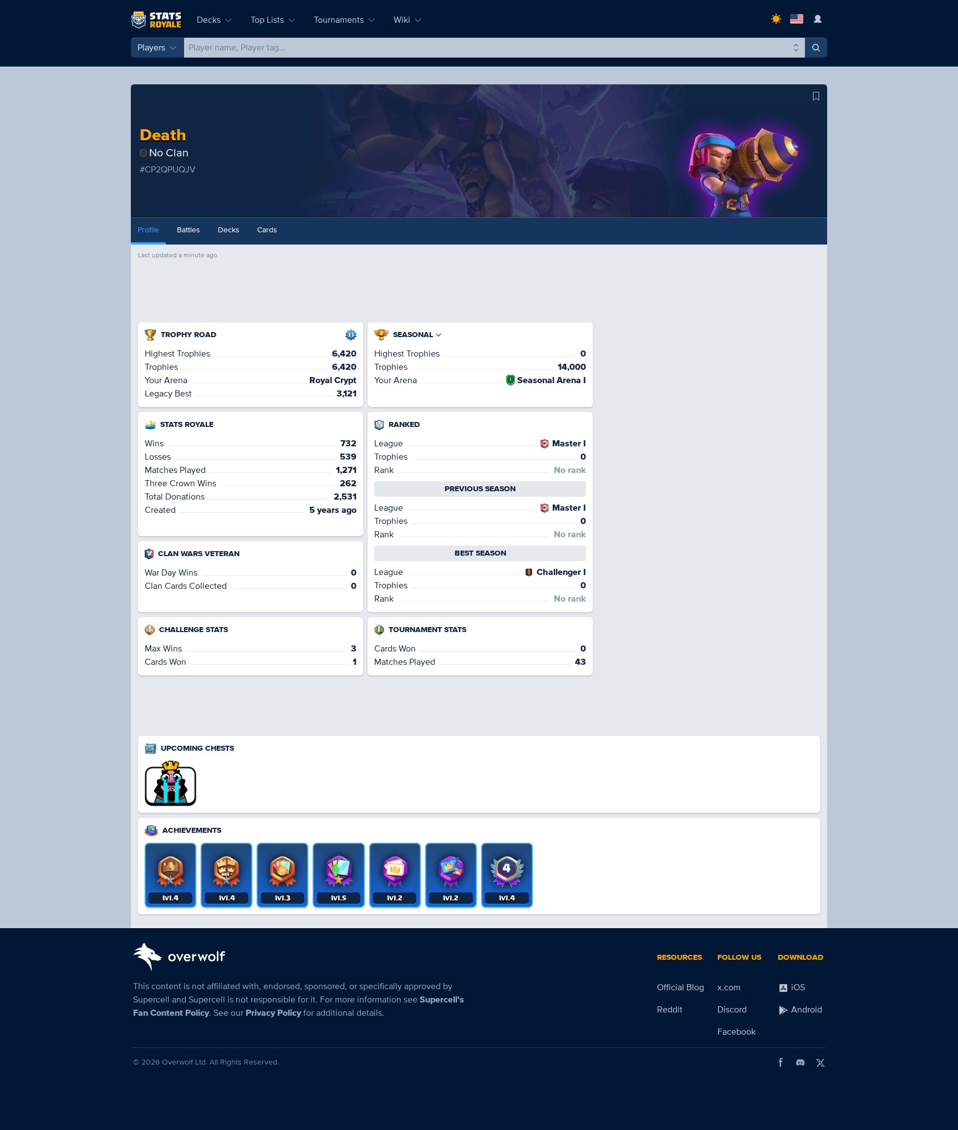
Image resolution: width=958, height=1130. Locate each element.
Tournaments (339, 20)
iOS (797, 987)
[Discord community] (800, 1062)
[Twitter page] (820, 1062)
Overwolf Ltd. (184, 1062)
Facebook (736, 1031)
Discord (732, 1009)
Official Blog (680, 987)
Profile (148, 230)
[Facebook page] (780, 1062)
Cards (267, 230)
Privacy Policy (273, 1013)
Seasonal (413, 334)
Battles (188, 230)
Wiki (402, 20)
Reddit (669, 1009)
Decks (209, 20)
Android (805, 1009)
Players (151, 47)
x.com (729, 987)
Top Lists (267, 20)
